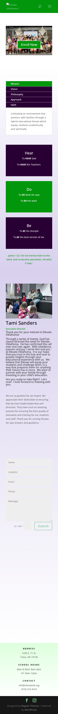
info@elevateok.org (29, 685)
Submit (43, 526)
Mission (15, 83)
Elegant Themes (30, 705)
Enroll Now (29, 44)
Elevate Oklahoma (29, 34)
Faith (13, 104)
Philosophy (17, 94)
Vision (14, 89)
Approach (16, 99)
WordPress (31, 709)
